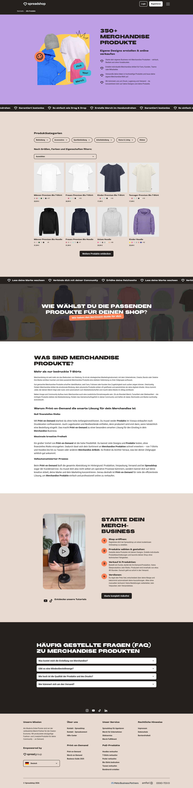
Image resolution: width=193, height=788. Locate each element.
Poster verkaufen (109, 759)
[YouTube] (46, 601)
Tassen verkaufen (109, 766)
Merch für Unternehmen (112, 732)
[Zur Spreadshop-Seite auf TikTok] (99, 710)
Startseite (20, 11)
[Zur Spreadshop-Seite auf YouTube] (93, 710)
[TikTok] (52, 601)
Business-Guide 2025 (75, 759)
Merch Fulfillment (109, 739)
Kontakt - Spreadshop (76, 728)
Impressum (142, 728)
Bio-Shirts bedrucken (110, 762)
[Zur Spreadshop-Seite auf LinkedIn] (106, 710)
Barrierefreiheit (144, 735)
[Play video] (64, 551)
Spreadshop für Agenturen (113, 728)
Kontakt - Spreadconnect (77, 732)
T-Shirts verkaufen (109, 755)
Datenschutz (143, 732)
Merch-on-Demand (74, 755)
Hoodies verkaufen (110, 752)
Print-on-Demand (74, 752)
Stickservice (107, 735)
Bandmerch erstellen (110, 769)
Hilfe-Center (72, 735)
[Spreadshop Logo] (34, 4)
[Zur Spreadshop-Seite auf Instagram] (87, 710)
